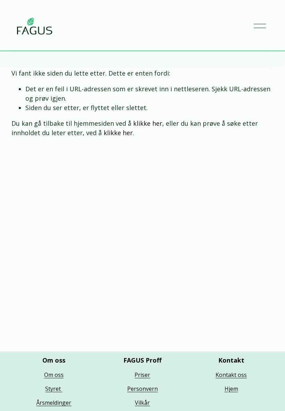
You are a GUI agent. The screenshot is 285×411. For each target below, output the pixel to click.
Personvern (142, 389)
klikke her (147, 123)
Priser (142, 375)
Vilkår (142, 402)
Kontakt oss (231, 375)
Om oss (54, 375)
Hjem (231, 389)
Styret (53, 389)
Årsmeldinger (53, 402)
